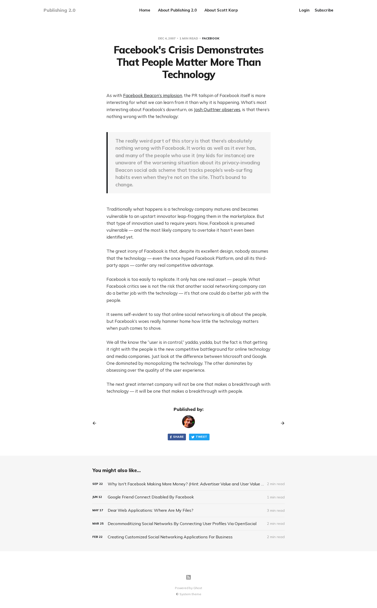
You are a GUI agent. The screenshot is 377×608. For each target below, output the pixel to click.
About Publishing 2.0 (177, 10)
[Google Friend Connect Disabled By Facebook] (188, 497)
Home (144, 10)
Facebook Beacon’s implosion (152, 95)
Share (178, 437)
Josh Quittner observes (217, 109)
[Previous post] (96, 423)
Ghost (197, 588)
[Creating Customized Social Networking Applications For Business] (188, 536)
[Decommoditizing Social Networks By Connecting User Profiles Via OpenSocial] (188, 523)
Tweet (201, 437)
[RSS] (188, 577)
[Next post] (281, 423)
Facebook (210, 38)
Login (304, 10)
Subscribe (324, 10)
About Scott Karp (221, 10)
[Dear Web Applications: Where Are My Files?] (188, 510)
